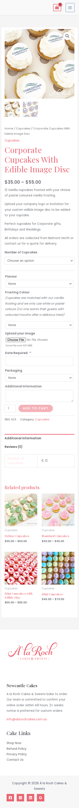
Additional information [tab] (23, 438)
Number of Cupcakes (21, 252)
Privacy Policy (17, 754)
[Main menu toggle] (70, 7)
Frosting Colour (17, 292)
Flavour (11, 276)
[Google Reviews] (40, 797)
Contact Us (15, 760)
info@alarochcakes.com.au (27, 719)
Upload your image (20, 333)
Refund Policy (17, 749)
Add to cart (35, 408)
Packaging (13, 371)
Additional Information (23, 386)
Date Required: (18, 353)
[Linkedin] (30, 797)
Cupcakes (23, 128)
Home (9, 128)
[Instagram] (20, 797)
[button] (67, 36)
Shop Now (14, 743)
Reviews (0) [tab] (13, 447)
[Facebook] (10, 797)
